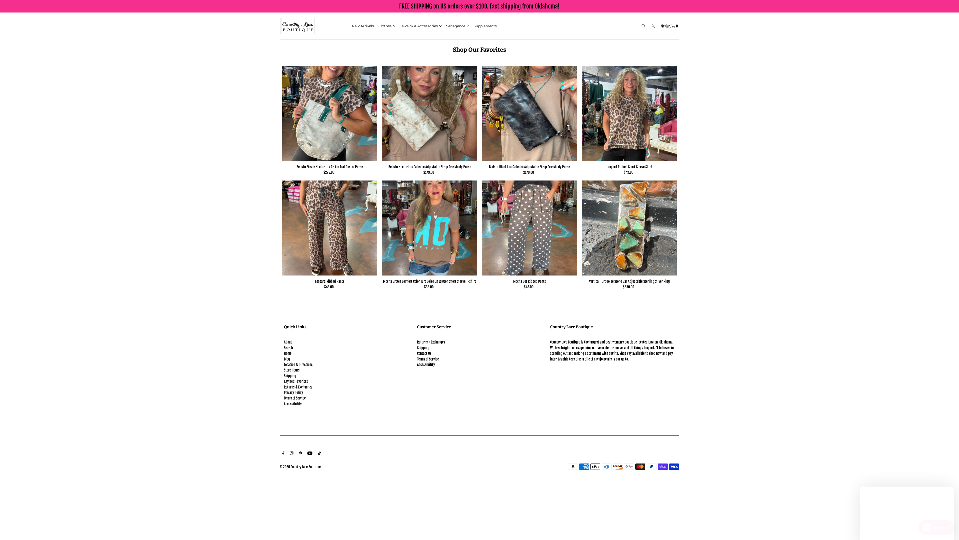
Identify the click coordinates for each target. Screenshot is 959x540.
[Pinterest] (300, 453)
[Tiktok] (319, 453)
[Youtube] (309, 453)
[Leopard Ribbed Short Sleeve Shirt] (629, 113)
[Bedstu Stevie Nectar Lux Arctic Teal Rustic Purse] (329, 113)
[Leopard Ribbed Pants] (329, 228)
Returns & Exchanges (298, 387)
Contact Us (424, 353)
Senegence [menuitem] (455, 26)
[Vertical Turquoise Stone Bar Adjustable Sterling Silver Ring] (629, 228)
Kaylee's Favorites (296, 381)
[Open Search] (643, 25)
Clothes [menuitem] (385, 26)
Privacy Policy (293, 392)
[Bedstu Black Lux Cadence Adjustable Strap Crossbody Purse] (529, 113)
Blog (287, 359)
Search (288, 348)
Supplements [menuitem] (485, 26)
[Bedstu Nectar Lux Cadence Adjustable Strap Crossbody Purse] (429, 113)
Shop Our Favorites (479, 49)
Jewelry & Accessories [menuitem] (419, 26)
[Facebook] (283, 453)
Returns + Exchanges (431, 342)
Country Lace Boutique (565, 342)
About (288, 342)
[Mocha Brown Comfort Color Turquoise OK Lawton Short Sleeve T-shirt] (429, 228)
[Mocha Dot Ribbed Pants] (529, 228)
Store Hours (292, 370)
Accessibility (293, 404)
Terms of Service (295, 398)
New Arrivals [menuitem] (363, 26)
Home (287, 353)
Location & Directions (298, 364)
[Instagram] (291, 453)
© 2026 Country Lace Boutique (300, 467)
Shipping (290, 376)
